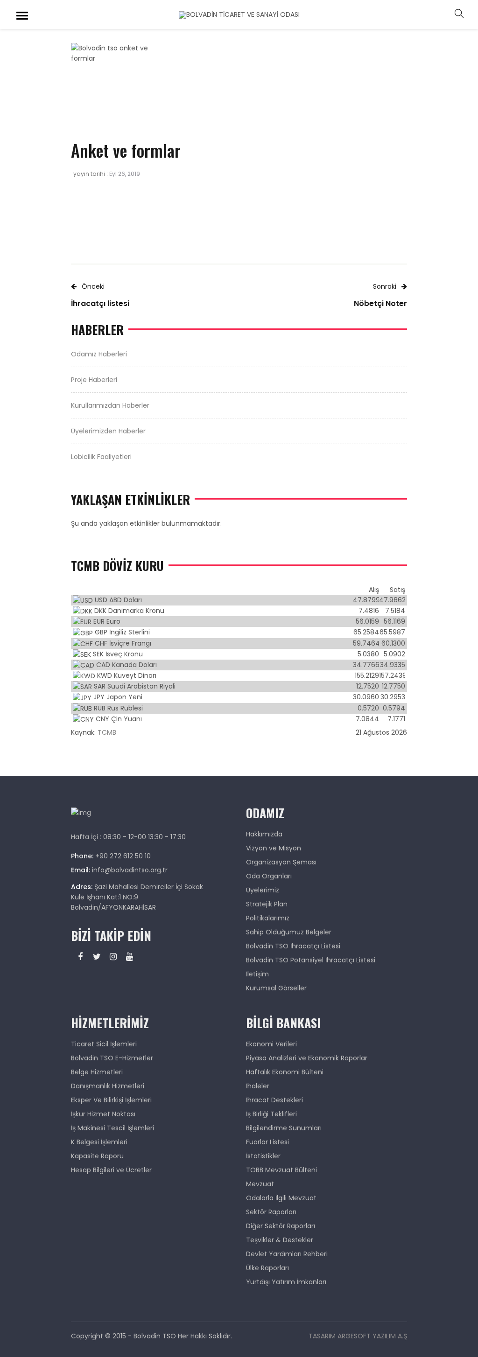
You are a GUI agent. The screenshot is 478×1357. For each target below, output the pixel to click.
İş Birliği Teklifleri (271, 1114)
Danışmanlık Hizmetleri (107, 1086)
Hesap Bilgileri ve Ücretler (111, 1170)
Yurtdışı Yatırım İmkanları (286, 1282)
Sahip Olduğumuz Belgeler (288, 932)
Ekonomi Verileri (271, 1044)
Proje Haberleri (94, 379)
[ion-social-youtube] (129, 957)
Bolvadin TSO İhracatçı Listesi (293, 946)
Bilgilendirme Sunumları (284, 1128)
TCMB (107, 732)
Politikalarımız (267, 918)
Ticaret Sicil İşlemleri (104, 1044)
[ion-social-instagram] (113, 957)
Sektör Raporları (271, 1212)
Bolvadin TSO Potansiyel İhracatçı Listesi (310, 960)
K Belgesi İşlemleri (99, 1142)
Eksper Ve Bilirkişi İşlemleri (111, 1100)
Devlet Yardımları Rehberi (287, 1254)
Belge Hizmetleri (97, 1072)
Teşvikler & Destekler (279, 1240)
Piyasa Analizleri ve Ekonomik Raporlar (306, 1058)
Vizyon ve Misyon (273, 848)
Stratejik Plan (267, 904)
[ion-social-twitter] (97, 957)
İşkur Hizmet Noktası (103, 1114)
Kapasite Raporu (97, 1156)
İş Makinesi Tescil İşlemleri (112, 1128)
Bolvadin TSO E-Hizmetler (112, 1058)
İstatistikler (263, 1156)
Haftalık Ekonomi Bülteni (284, 1072)
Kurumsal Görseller (276, 988)
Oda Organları (269, 876)
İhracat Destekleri (274, 1100)
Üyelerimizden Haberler (108, 431)
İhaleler (257, 1086)
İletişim (257, 974)
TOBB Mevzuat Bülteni (281, 1170)
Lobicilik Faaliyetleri (101, 456)
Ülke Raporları (267, 1268)
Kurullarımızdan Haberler (110, 405)
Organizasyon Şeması (281, 862)
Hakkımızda (264, 834)
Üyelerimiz (262, 890)
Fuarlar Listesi (267, 1142)
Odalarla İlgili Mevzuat (281, 1198)
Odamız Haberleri (99, 354)
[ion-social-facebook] (80, 957)
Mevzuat (260, 1184)
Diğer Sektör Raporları (280, 1226)
